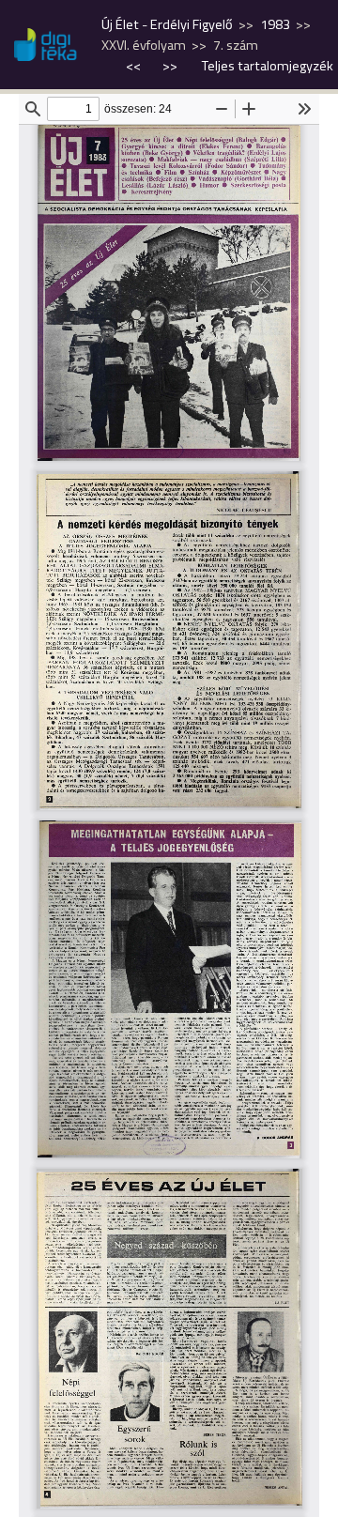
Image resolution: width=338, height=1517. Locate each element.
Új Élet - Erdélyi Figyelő (167, 24)
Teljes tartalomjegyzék (267, 65)
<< (135, 65)
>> (169, 65)
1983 (275, 24)
